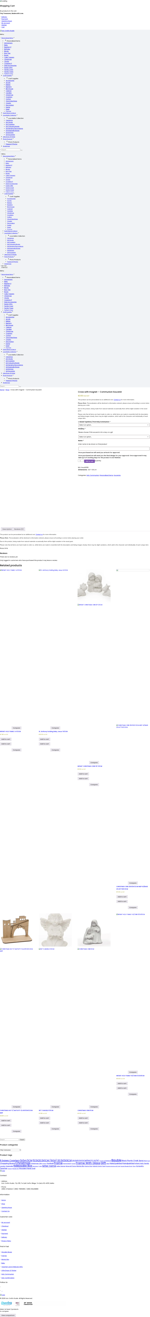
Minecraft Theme (71, 1166)
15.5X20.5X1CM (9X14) (45, 1160)
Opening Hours (6, 21)
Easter (8, 107)
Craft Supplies (7, 75)
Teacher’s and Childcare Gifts (12, 1267)
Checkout (4, 1226)
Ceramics (9, 120)
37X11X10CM (107, 1161)
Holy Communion (93, 475)
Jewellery (3, 1166)
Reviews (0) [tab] (19, 529)
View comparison (7, 1315)
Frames (73, 1163)
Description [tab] (7, 529)
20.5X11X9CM (64, 1160)
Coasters (9, 97)
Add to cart (89, 461)
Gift (103, 1163)
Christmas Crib (36, 1163)
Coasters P (8, 63)
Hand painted (116, 1163)
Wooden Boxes (6, 1252)
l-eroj (40, 1166)
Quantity (98, 461)
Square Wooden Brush (126, 1166)
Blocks (6, 51)
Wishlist (4, 25)
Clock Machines (11, 101)
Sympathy (140, 1166)
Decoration (10, 105)
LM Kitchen (9, 133)
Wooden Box (15, 1168)
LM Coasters (10, 124)
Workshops (6, 146)
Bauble (116, 1160)
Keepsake (9, 1166)
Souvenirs (117, 475)
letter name (49, 1165)
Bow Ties (7, 53)
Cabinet (9, 91)
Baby (6, 45)
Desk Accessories (10, 66)
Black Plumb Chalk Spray (133, 1160)
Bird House (9, 89)
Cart (3, 27)
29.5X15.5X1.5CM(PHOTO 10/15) (85, 1160)
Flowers (44, 1163)
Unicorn (10, 1168)
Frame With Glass (88, 1163)
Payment (4, 19)
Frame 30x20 (67, 1163)
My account (5, 23)
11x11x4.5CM (26, 1160)
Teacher (3, 1168)
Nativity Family (97, 1166)
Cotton (8, 99)
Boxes (6, 55)
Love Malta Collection (9, 115)
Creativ (8, 103)
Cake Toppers (9, 57)
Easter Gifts (8, 68)
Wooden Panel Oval (27, 1168)
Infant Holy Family (142, 1163)
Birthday (7, 49)
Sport (104, 1166)
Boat (148, 1161)
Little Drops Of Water (8, 1270)
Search (22, 1139)
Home (2, 390)
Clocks (6, 61)
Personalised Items (7, 38)
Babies (8, 85)
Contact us (117, 399)
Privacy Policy (6, 1241)
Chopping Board (7, 1163)
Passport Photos (11, 144)
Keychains (35, 1166)
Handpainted (128, 1163)
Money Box (80, 1166)
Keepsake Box (23, 1166)
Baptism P (7, 47)
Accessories (10, 81)
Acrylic (8, 83)
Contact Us (5, 1211)
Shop (7, 390)
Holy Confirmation (7, 1278)
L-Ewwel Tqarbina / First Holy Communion (94, 422)
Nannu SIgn (88, 1166)
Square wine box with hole (113, 1166)
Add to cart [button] (5, 739)
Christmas (8, 59)
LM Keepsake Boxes (12, 131)
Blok (145, 1161)
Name (81, 441)
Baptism (9, 87)
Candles (9, 93)
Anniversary (8, 43)
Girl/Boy (81, 429)
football (50, 1163)
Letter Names (60, 1166)
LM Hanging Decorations (14, 129)
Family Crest (8, 70)
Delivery (4, 17)
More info (29, 13)
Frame (58, 1163)
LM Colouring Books (12, 126)
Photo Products (7, 139)
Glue (107, 1163)
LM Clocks (9, 122)
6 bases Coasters (10, 1160)
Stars (134, 1166)
